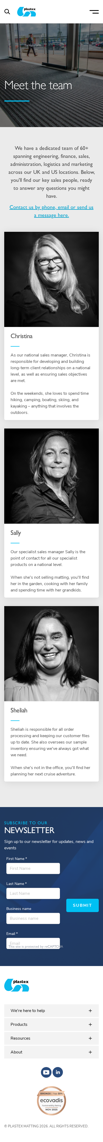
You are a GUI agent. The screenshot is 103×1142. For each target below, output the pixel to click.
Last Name (16, 883)
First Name (16, 858)
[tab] (51, 1010)
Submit (82, 905)
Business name (18, 908)
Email (12, 933)
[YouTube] (46, 1072)
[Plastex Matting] (26, 11)
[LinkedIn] (58, 1072)
